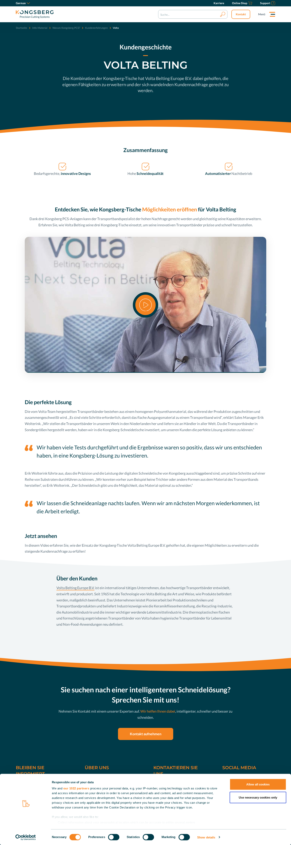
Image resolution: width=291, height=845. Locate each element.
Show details (206, 837)
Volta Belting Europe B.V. (75, 588)
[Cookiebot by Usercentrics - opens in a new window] (25, 837)
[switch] (113, 837)
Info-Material (39, 27)
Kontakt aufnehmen (145, 734)
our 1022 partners (76, 788)
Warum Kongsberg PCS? (66, 27)
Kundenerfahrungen (96, 27)
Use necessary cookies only (258, 797)
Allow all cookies (258, 784)
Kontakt (241, 14)
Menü (261, 14)
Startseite (21, 27)
